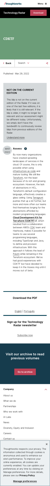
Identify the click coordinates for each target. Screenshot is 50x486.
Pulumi (16, 254)
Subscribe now (25, 335)
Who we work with (13, 411)
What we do (9, 400)
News (6, 422)
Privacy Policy (27, 475)
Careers (7, 433)
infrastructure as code (24, 171)
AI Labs (7, 417)
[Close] (47, 444)
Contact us (9, 438)
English (18, 311)
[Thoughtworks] (12, 3)
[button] (25, 148)
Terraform (18, 177)
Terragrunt (38, 197)
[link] (38, 13)
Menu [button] (40, 3)
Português (29, 311)
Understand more (16, 137)
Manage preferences (25, 481)
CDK (32, 227)
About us (8, 395)
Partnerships (9, 406)
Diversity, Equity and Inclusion (18, 428)
